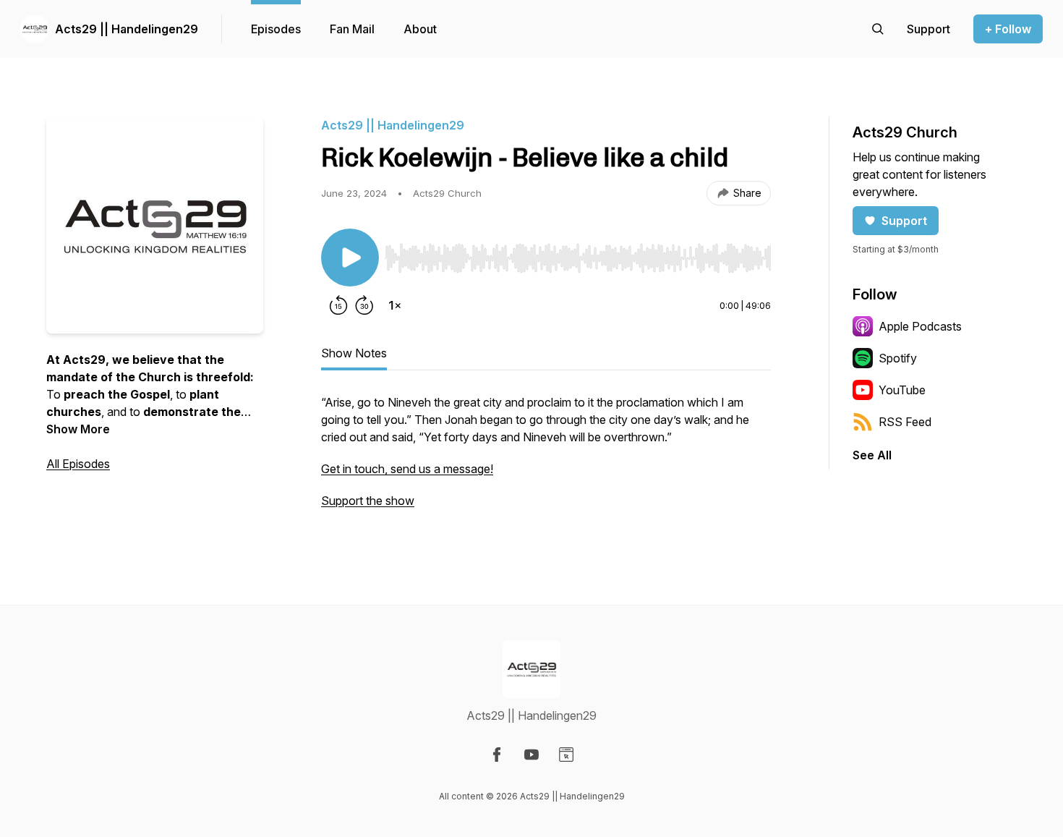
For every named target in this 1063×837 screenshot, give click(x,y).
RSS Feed (905, 422)
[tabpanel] (546, 459)
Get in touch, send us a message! (407, 469)
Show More (78, 429)
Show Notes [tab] (354, 353)
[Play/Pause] (350, 257)
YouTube (902, 390)
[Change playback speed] (394, 305)
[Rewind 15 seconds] (338, 305)
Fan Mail (352, 29)
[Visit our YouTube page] (531, 754)
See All (872, 455)
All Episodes (78, 463)
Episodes (276, 29)
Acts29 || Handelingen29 (126, 29)
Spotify (898, 358)
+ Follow (1008, 29)
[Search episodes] (878, 29)
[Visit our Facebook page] (497, 754)
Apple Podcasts (920, 326)
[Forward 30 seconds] (364, 305)
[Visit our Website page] (566, 754)
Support (904, 220)
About (420, 29)
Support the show (367, 500)
